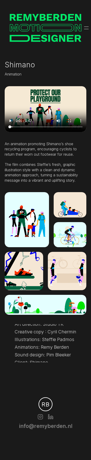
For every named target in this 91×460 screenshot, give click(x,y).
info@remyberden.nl (45, 426)
